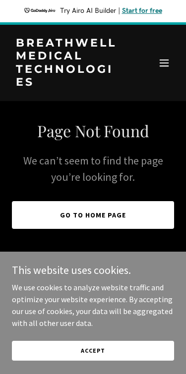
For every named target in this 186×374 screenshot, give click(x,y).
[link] (69, 83)
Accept (93, 350)
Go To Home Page (93, 215)
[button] (164, 63)
